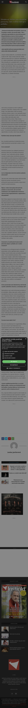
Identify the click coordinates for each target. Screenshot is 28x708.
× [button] (25, 338)
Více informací (5, 348)
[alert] (14, 354)
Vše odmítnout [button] (14, 365)
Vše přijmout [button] (14, 361)
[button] (14, 368)
